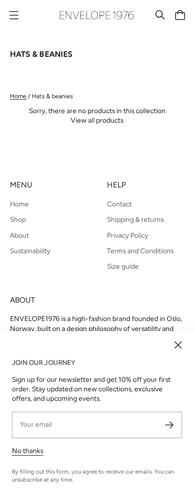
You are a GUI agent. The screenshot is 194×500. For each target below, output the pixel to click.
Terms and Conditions (140, 251)
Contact (119, 204)
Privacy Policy (127, 235)
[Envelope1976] (97, 15)
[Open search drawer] (160, 15)
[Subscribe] (169, 425)
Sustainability (30, 251)
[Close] (178, 345)
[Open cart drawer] (180, 15)
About (19, 235)
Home (18, 96)
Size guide (123, 266)
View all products (97, 120)
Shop (18, 219)
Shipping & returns (135, 219)
